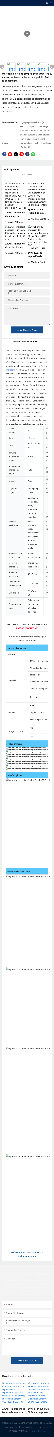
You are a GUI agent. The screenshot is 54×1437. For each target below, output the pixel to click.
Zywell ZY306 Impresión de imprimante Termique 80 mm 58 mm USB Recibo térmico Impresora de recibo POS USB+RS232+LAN (38, 255)
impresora (10, 370)
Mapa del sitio (38, 1431)
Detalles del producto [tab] (25, 341)
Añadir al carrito (15, 222)
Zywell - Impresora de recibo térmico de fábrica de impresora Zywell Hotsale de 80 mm (15, 245)
